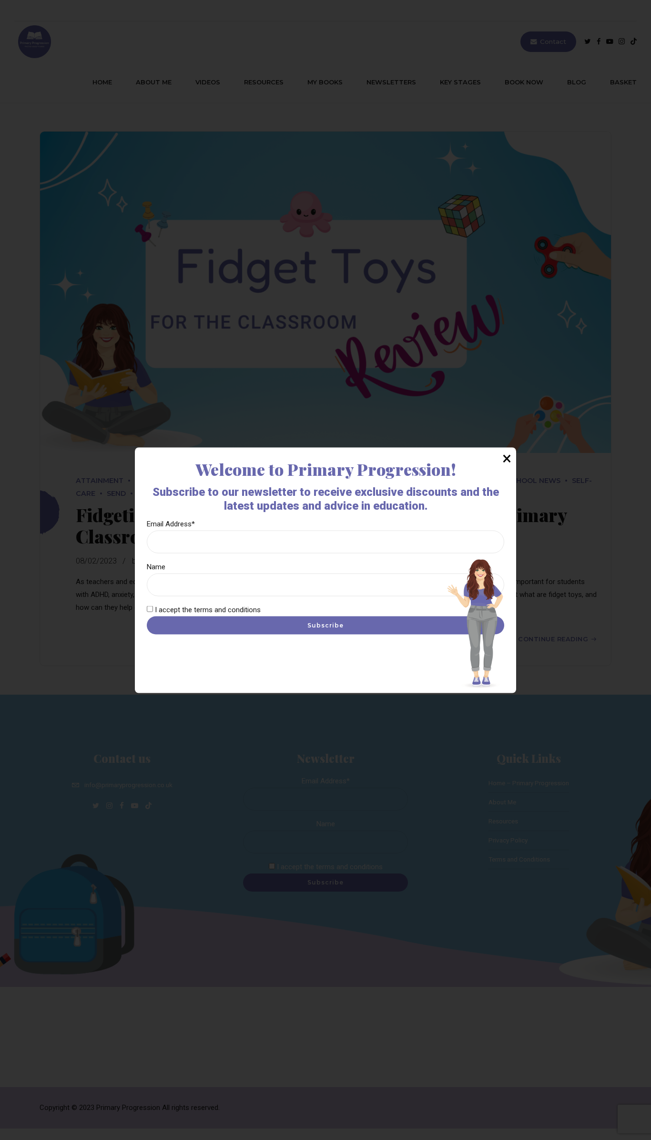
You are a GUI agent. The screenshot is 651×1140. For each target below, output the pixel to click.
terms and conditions (227, 609)
